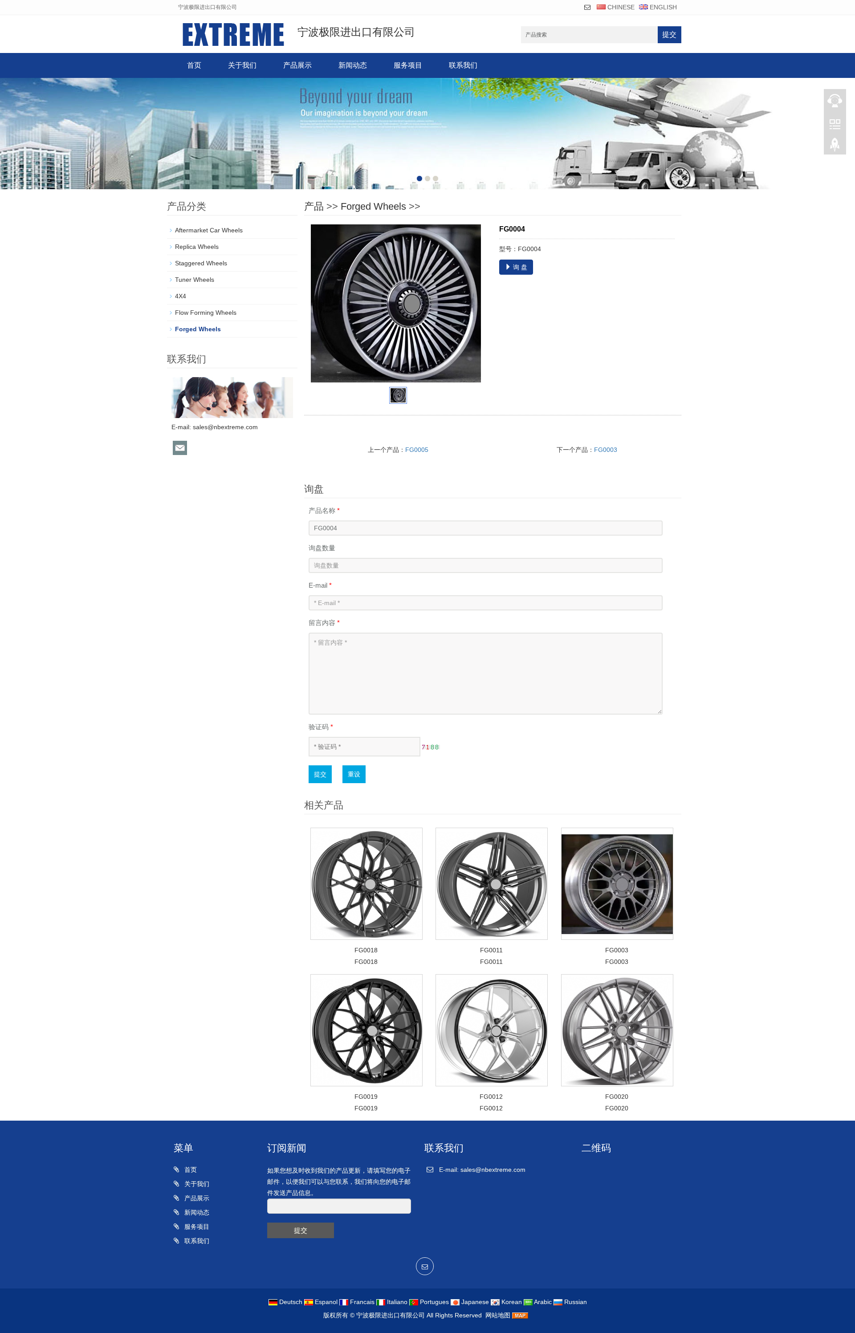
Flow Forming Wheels (205, 312)
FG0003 (605, 449)
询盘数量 (322, 548)
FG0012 (491, 1096)
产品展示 (297, 65)
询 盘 (519, 267)
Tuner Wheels (194, 279)
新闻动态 (352, 65)
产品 (314, 206)
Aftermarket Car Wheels (209, 230)
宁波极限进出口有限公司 (390, 1315)
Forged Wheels (373, 206)
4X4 (180, 296)
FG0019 (366, 1096)
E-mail (320, 585)
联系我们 (463, 65)
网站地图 (497, 1315)
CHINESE (620, 7)
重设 (354, 774)
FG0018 (366, 950)
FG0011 (491, 950)
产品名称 (324, 510)
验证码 (321, 727)
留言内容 (324, 622)
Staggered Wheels (201, 263)
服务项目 (408, 65)
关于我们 (242, 65)
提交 (669, 34)
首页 (194, 65)
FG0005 (416, 449)
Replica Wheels (197, 246)
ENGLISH (662, 7)
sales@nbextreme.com (225, 427)
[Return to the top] (835, 147)
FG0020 (616, 1096)
